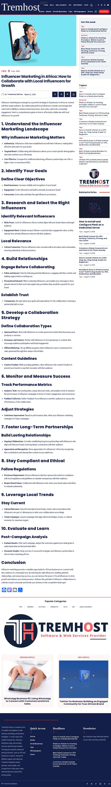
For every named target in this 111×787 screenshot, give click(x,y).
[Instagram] (101, 5)
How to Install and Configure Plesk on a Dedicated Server (94, 30)
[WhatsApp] (73, 94)
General (84, 35)
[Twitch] (100, 784)
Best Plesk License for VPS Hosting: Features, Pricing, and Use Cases (93, 51)
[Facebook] (98, 5)
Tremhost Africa (15, 94)
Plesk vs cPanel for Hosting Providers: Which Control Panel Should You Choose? (93, 40)
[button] (91, 5)
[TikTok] (96, 784)
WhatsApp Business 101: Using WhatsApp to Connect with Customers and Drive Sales (27, 701)
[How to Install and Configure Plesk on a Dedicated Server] (94, 207)
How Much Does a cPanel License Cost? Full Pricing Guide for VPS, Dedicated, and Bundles (93, 142)
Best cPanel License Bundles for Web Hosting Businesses (93, 152)
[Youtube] (108, 5)
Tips (3, 71)
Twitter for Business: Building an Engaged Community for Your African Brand (84, 702)
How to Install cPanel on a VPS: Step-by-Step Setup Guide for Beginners (93, 73)
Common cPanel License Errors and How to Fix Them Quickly (93, 62)
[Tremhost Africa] (3, 94)
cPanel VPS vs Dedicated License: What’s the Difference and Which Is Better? (93, 161)
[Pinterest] (67, 94)
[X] (104, 5)
